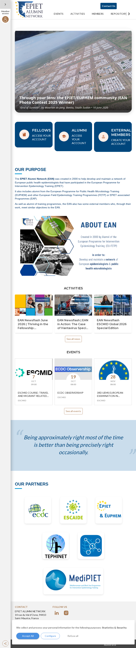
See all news (73, 338)
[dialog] (73, 632)
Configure (50, 635)
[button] (5, 643)
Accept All (28, 635)
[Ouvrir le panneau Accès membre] (5, 4)
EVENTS (58, 13)
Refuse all (72, 635)
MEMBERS (98, 13)
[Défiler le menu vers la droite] (129, 14)
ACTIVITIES (77, 13)
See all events (73, 411)
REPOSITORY (119, 13)
